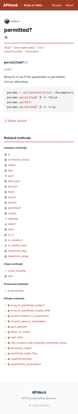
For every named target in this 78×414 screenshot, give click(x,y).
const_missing (16, 270)
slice (10, 229)
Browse (57, 5)
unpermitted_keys (21, 358)
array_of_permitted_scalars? (28, 305)
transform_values (18, 256)
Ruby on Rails (33, 5)
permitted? (29, 97)
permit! (26, 102)
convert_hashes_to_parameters (30, 315)
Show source (17, 121)
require (12, 213)
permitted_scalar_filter (24, 353)
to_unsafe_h (15, 240)
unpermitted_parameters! (26, 364)
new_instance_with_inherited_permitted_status (39, 342)
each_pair (14, 181)
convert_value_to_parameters (28, 321)
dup (10, 170)
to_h (10, 234)
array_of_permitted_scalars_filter (30, 310)
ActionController (13, 51)
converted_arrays (18, 159)
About (69, 5)
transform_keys (17, 250)
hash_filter (17, 337)
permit (12, 197)
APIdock (10, 5)
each (11, 175)
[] (9, 154)
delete (11, 165)
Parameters (32, 51)
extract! (12, 186)
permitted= (17, 290)
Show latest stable (24, 47)
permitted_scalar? (21, 348)
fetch (11, 191)
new (10, 276)
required (13, 218)
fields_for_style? (20, 331)
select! (12, 223)
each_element (19, 326)
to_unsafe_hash (17, 245)
